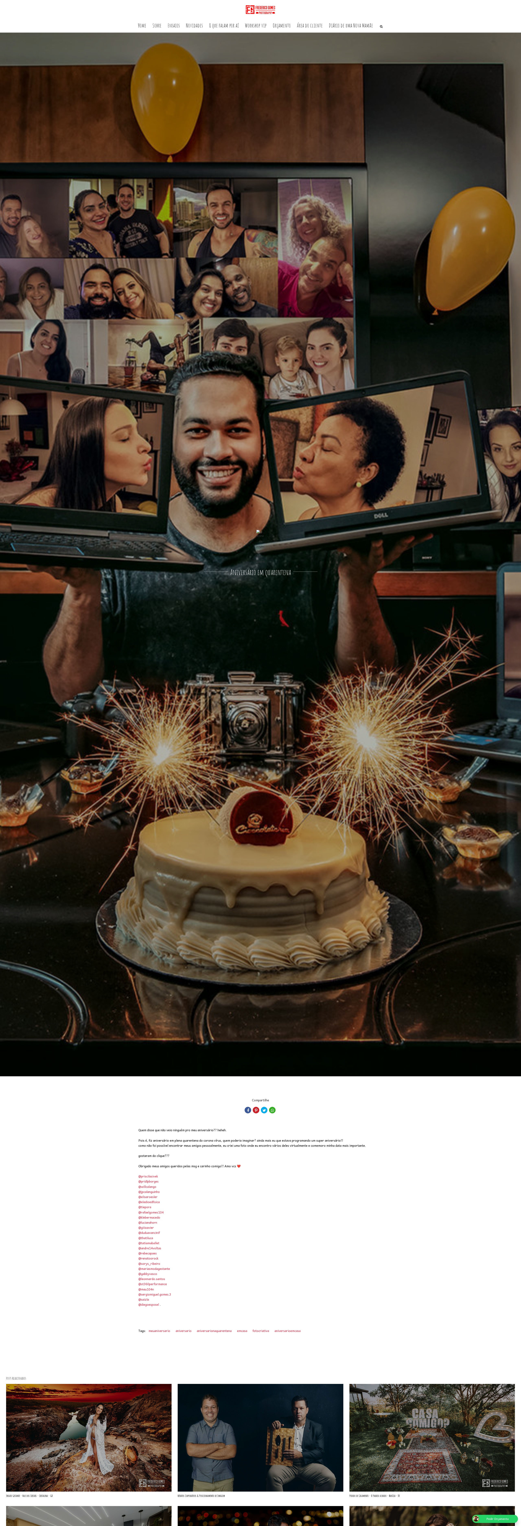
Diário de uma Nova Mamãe (351, 25)
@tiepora (144, 1207)
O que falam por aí (224, 25)
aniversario (184, 1330)
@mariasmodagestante (154, 1268)
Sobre (157, 25)
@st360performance (152, 1284)
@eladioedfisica (149, 1201)
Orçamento (282, 25)
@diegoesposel (148, 1304)
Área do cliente (310, 25)
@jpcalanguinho (149, 1191)
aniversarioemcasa (288, 1330)
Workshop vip (256, 25)
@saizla (143, 1299)
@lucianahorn (147, 1222)
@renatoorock (148, 1258)
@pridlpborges (148, 1181)
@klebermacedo (149, 1217)
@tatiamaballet (148, 1243)
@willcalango (147, 1186)
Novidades (194, 25)
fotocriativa (261, 1330)
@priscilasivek (148, 1176)
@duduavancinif (149, 1232)
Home (142, 25)
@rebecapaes (147, 1253)
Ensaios (174, 25)
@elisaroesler (148, 1196)
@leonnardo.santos (151, 1278)
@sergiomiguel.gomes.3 (154, 1294)
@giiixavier (146, 1227)
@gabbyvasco (147, 1273)
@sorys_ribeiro (149, 1263)
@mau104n (146, 1289)
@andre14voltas (149, 1248)
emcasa (242, 1330)
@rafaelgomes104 (151, 1212)
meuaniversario (159, 1330)
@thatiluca (145, 1237)
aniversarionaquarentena (214, 1330)
